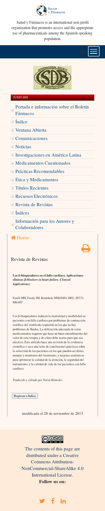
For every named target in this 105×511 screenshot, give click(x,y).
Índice (21, 121)
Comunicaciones (31, 138)
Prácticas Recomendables (39, 171)
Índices (22, 213)
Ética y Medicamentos (36, 179)
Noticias (23, 146)
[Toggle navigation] (94, 51)
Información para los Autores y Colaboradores (44, 224)
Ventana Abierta (30, 130)
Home (22, 237)
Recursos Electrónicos (36, 196)
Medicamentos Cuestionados (42, 163)
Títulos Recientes (31, 188)
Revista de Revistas (33, 204)
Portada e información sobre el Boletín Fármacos (52, 110)
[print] (86, 250)
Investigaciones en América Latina (48, 155)
